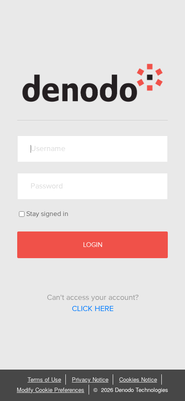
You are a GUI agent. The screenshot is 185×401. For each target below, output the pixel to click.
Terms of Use (44, 379)
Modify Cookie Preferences (50, 390)
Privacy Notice (90, 379)
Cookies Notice (138, 379)
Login (92, 244)
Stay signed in (47, 213)
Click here (93, 309)
